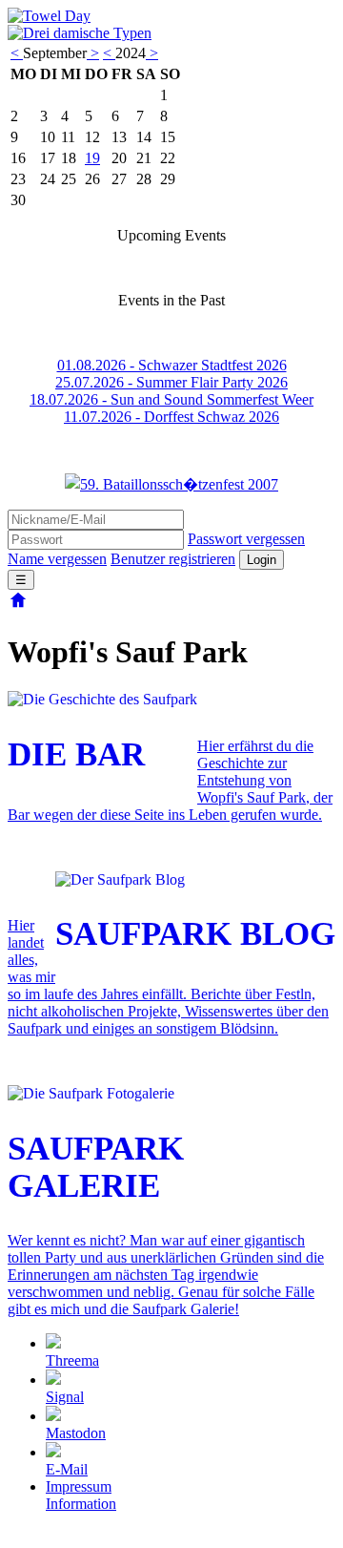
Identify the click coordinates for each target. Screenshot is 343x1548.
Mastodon (76, 1433)
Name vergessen (57, 559)
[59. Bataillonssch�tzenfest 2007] (171, 483)
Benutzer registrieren (173, 559)
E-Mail (67, 1469)
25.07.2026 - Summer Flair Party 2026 (171, 382)
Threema (72, 1360)
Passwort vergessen (246, 539)
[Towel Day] (49, 16)
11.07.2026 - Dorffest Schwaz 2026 (171, 416)
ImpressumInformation (81, 1495)
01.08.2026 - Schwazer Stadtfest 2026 (172, 365)
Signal (65, 1397)
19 (92, 158)
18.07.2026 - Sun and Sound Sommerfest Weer (171, 399)
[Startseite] (18, 605)
